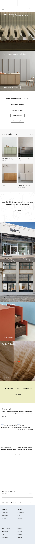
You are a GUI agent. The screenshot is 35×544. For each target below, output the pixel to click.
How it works (5, 531)
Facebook (20, 537)
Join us (19, 521)
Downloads (20, 518)
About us (20, 509)
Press (19, 515)
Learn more (17, 394)
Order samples (17, 121)
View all (31, 134)
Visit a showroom (17, 110)
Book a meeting (17, 115)
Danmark (22, 503)
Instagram (20, 528)
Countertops (5, 515)
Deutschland (14, 503)
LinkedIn (20, 534)
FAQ (3, 534)
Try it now (17, 210)
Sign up (31, 493)
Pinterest (20, 531)
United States (5, 503)
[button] (9, 436)
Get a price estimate (17, 105)
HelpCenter (5, 537)
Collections (5, 512)
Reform (31, 9)
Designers (4, 509)
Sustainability (21, 512)
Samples (4, 518)
